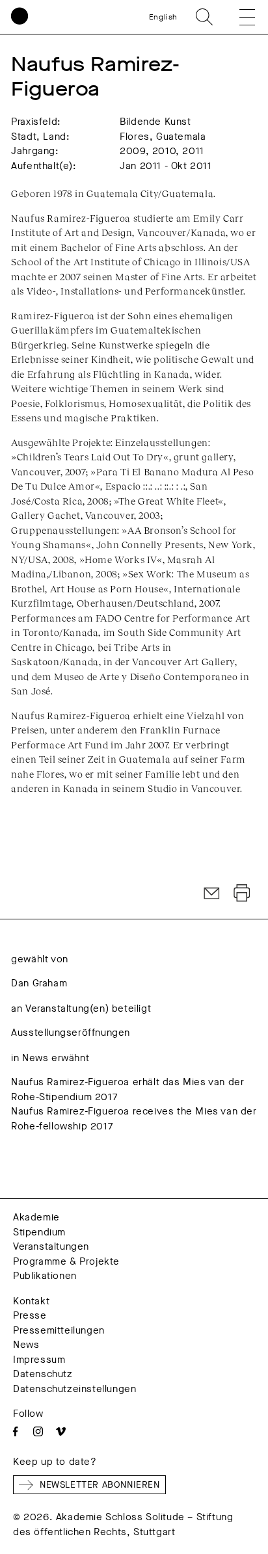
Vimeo (61, 1431)
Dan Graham (39, 983)
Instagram (38, 1431)
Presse (30, 1315)
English (163, 17)
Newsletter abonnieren (100, 1485)
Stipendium (39, 1232)
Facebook (15, 1431)
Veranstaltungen (51, 1246)
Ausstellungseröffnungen (70, 1032)
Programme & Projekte (66, 1261)
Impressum (39, 1359)
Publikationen (45, 1275)
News (26, 1344)
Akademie (36, 1217)
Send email (212, 893)
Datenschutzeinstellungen (74, 1388)
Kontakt (31, 1301)
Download (242, 893)
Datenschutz (43, 1373)
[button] (238, 17)
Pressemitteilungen (59, 1330)
